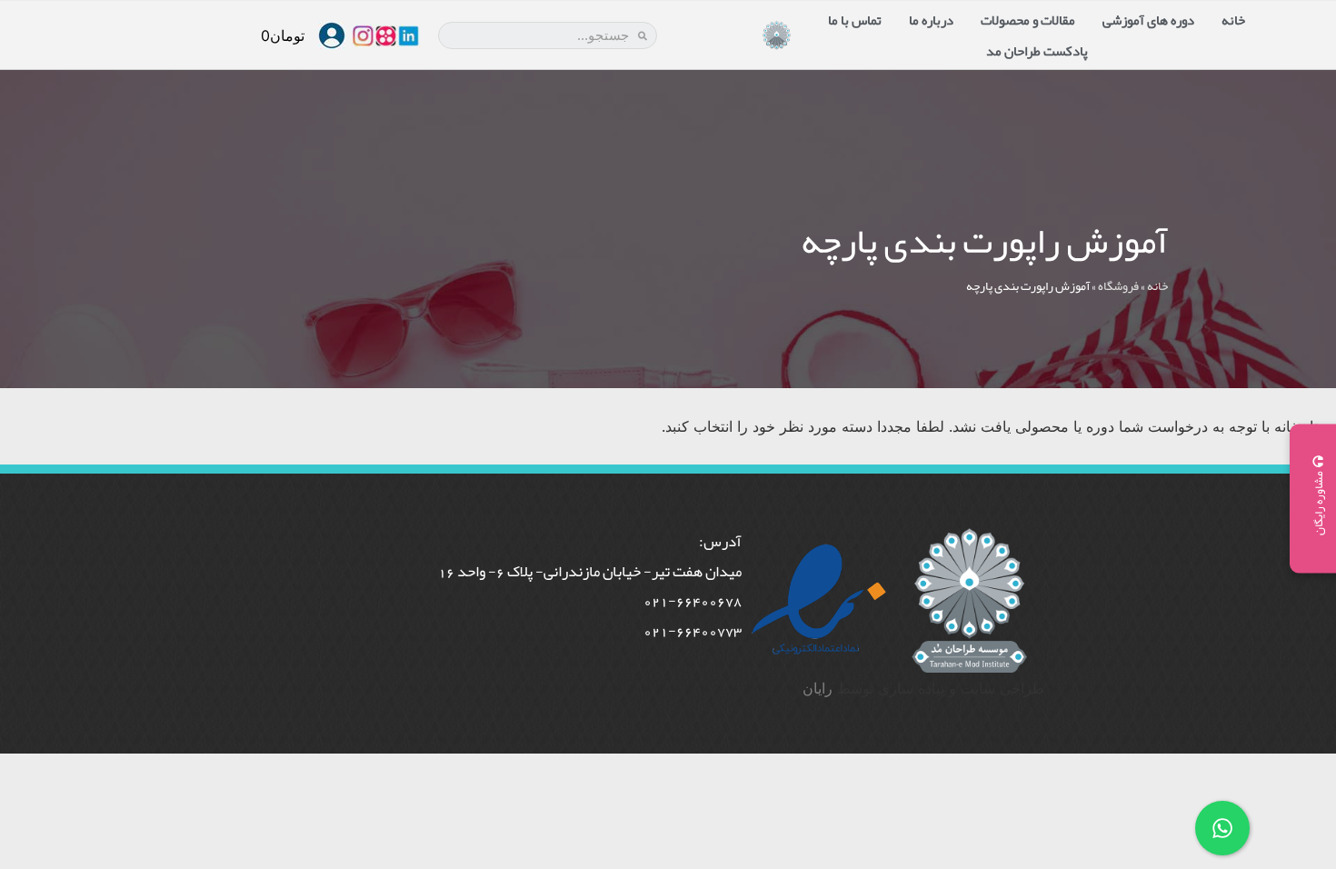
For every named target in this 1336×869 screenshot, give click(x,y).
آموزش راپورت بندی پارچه (984, 241)
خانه (1233, 20)
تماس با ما (855, 20)
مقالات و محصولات (1028, 20)
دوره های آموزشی (1148, 20)
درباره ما (931, 20)
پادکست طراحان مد (1037, 51)
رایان (818, 688)
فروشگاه (1118, 286)
